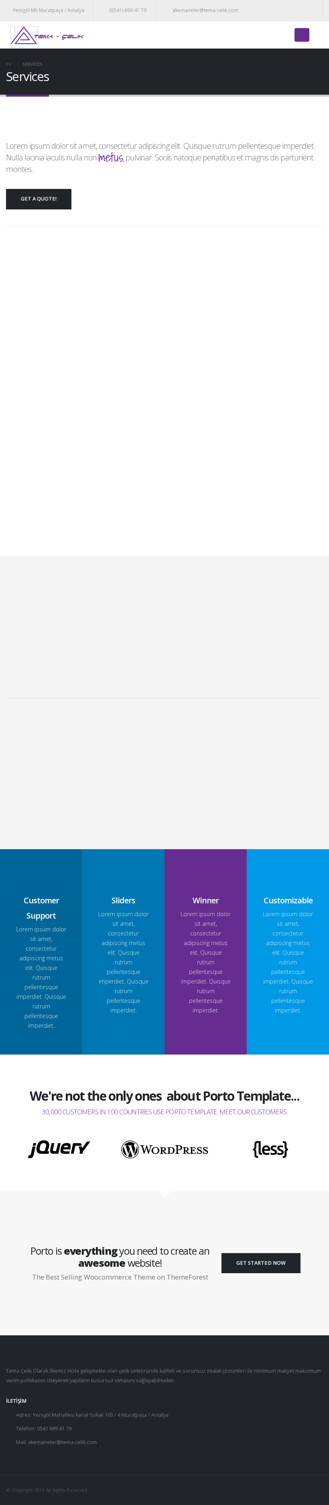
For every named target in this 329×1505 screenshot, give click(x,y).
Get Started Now (261, 1263)
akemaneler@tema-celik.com (204, 10)
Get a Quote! (39, 198)
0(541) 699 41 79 (127, 10)
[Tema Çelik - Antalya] (46, 35)
